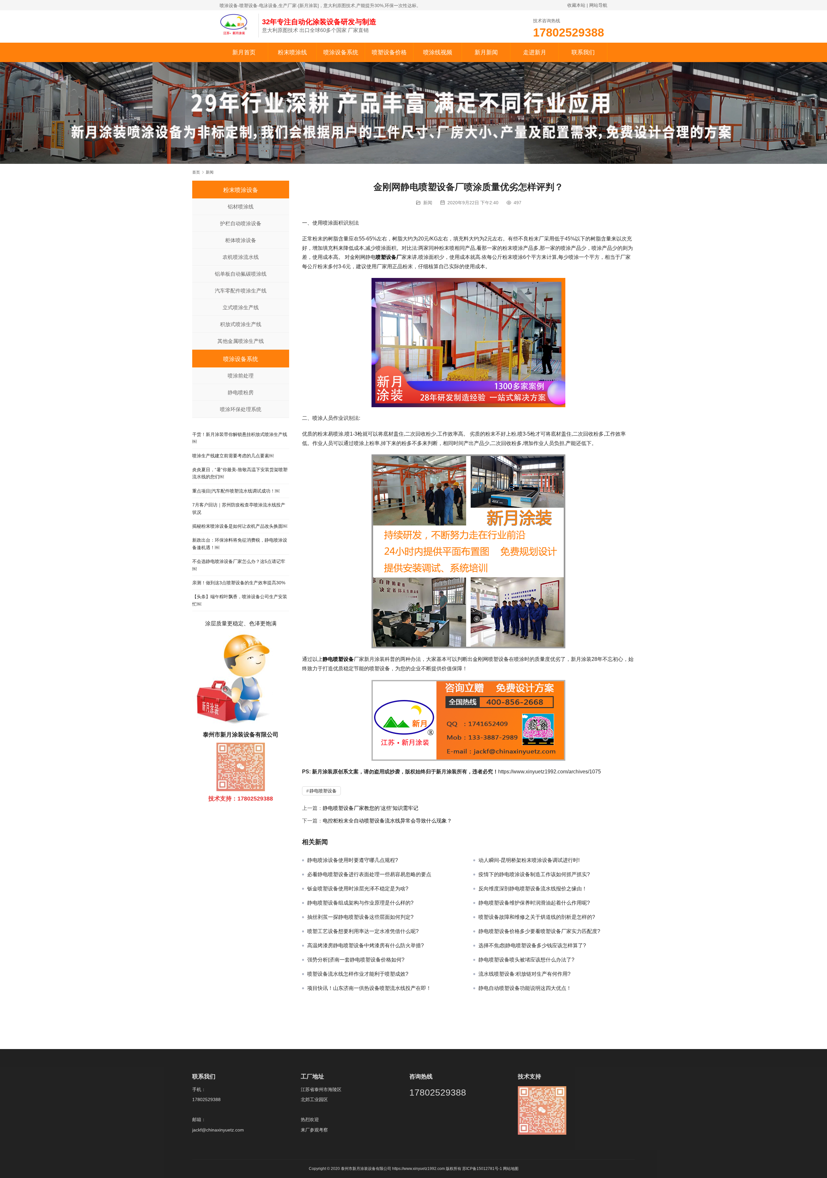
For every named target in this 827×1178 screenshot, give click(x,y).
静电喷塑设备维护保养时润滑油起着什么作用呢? (534, 903)
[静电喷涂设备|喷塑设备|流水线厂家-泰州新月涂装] (236, 24)
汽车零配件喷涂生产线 (241, 290)
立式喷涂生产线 (241, 307)
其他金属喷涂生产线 (240, 341)
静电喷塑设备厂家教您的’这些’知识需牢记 (370, 808)
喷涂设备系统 (340, 52)
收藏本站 (576, 5)
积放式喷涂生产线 (240, 324)
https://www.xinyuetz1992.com (418, 1168)
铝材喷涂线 (241, 206)
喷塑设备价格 (389, 52)
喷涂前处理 (241, 375)
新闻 (427, 202)
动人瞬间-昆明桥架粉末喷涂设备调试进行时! (529, 860)
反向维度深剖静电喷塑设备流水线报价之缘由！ (532, 888)
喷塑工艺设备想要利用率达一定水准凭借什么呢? (363, 931)
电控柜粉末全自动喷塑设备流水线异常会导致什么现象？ (387, 820)
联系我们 (583, 52)
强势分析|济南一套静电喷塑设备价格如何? (355, 959)
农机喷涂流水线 (241, 257)
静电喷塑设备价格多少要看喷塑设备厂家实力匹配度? (539, 931)
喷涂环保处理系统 (240, 409)
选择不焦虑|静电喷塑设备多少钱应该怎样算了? (532, 945)
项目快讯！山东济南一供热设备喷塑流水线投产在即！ (369, 988)
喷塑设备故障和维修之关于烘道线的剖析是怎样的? (536, 917)
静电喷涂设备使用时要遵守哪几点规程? (352, 860)
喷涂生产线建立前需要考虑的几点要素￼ (233, 455)
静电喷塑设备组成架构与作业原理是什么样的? (360, 903)
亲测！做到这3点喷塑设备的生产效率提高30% (238, 582)
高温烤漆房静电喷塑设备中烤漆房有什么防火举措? (365, 945)
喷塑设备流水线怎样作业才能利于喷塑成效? (357, 974)
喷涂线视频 (437, 52)
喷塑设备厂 (389, 257)
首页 (196, 172)
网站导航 (598, 5)
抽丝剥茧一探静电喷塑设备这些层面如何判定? (360, 917)
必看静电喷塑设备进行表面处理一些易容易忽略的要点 (369, 874)
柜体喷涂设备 (240, 240)
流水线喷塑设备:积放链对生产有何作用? (524, 974)
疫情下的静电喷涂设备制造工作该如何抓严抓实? (534, 874)
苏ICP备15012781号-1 (482, 1168)
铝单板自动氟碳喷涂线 (241, 274)
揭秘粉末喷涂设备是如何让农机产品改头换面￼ (239, 526)
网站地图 (510, 1168)
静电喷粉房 (241, 392)
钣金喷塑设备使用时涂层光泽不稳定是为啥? (357, 888)
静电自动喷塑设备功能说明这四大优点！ (524, 988)
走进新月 (534, 52)
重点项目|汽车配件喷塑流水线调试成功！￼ (235, 490)
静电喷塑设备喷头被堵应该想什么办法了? (526, 959)
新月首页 (244, 52)
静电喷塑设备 (338, 659)
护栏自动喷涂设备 (240, 223)
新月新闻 (486, 52)
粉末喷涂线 (292, 52)
